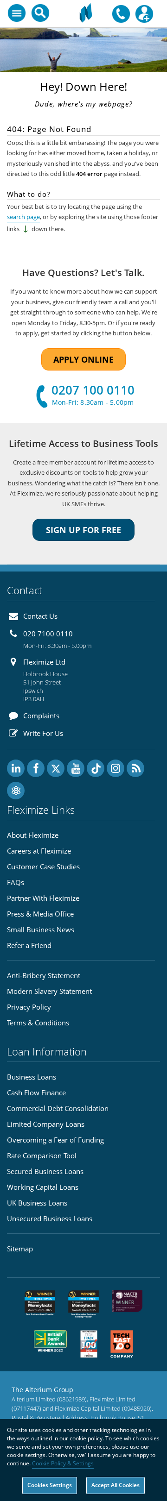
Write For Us (43, 733)
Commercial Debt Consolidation (58, 1108)
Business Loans (31, 1076)
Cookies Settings (49, 1485)
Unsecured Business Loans (49, 1218)
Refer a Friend (29, 945)
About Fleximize (32, 835)
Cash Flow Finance (36, 1092)
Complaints (41, 715)
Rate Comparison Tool (42, 1155)
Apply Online (83, 359)
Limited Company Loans (45, 1124)
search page (23, 217)
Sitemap (20, 1248)
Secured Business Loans (45, 1171)
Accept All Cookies (115, 1485)
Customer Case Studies (43, 866)
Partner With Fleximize (43, 898)
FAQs (15, 882)
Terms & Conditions (38, 1022)
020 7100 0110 (48, 633)
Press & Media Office (40, 913)
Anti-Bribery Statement (43, 975)
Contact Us (40, 616)
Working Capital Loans (42, 1187)
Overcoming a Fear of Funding (55, 1139)
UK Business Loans (37, 1202)
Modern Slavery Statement (49, 991)
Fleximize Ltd (44, 661)
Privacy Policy (29, 1006)
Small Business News (40, 929)
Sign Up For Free (83, 529)
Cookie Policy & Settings (63, 1463)
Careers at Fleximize (39, 850)
